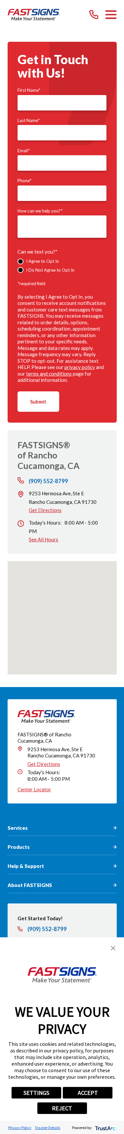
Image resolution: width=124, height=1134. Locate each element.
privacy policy (79, 367)
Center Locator (34, 789)
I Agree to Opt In (42, 261)
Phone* (24, 180)
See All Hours (43, 539)
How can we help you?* (40, 210)
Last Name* (29, 120)
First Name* (29, 90)
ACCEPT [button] (88, 1093)
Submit (38, 402)
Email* (24, 150)
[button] (113, 948)
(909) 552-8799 (48, 481)
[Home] (34, 14)
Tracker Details (47, 1127)
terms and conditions (49, 374)
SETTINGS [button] (36, 1093)
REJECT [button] (62, 1108)
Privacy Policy (19, 1127)
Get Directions (45, 510)
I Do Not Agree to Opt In (50, 270)
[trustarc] (104, 1127)
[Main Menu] (110, 14)
